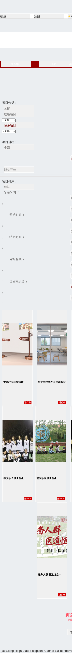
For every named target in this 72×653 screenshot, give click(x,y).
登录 (3, 16)
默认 (7, 187)
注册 (37, 16)
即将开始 (10, 169)
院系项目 (10, 125)
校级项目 (10, 114)
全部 (7, 108)
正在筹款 (16, 64)
